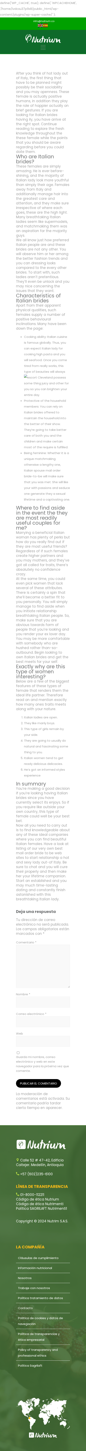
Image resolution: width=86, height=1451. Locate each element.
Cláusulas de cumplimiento (38, 1258)
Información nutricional (35, 1268)
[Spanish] (45, 25)
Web (19, 1033)
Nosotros (25, 1278)
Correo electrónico (31, 1014)
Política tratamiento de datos (40, 1298)
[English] (40, 25)
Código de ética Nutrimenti (39, 1204)
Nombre (23, 994)
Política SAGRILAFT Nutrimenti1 (41, 1208)
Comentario (26, 942)
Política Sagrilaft (30, 1365)
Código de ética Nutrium (37, 1199)
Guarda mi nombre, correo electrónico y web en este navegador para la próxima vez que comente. (42, 1064)
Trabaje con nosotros (34, 1288)
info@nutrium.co (44, 21)
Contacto (25, 1308)
